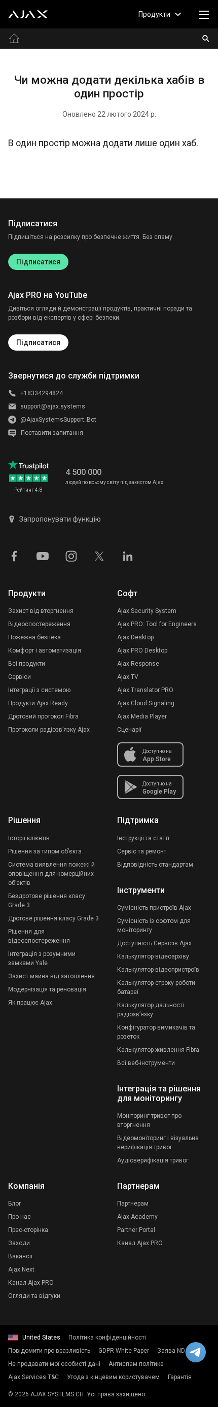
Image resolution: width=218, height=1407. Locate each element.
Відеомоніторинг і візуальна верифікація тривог (158, 1143)
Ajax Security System (146, 610)
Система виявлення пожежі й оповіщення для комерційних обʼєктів (51, 873)
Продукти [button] (154, 14)
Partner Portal (136, 1229)
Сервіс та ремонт (141, 851)
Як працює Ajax (30, 1002)
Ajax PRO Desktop (142, 650)
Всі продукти (26, 663)
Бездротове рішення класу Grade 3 (46, 901)
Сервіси (19, 676)
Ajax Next (21, 1269)
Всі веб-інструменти (146, 1063)
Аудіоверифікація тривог (153, 1160)
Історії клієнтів (29, 838)
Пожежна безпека (34, 637)
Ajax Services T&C (33, 1377)
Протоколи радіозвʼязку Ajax (49, 729)
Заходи (19, 1243)
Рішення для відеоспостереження (39, 936)
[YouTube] (43, 555)
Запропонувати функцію (60, 519)
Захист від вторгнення (41, 610)
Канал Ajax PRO (31, 1282)
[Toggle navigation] (204, 14)
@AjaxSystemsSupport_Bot (58, 419)
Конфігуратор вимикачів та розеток (156, 1032)
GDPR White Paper (123, 1350)
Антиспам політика (136, 1363)
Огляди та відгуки (34, 1295)
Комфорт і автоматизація (44, 650)
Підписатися (38, 262)
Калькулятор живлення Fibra (158, 1049)
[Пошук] (206, 38)
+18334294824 (41, 393)
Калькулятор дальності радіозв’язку (150, 1010)
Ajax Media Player (142, 716)
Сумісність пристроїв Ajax (154, 907)
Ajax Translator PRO (145, 690)
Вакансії (20, 1256)
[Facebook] (14, 555)
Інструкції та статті (143, 838)
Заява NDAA (175, 1350)
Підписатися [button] (38, 342)
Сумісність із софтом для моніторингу (154, 925)
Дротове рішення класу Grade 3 (53, 918)
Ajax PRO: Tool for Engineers (157, 624)
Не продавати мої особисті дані (54, 1363)
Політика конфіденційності (107, 1337)
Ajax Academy (137, 1216)
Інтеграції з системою (39, 690)
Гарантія (180, 1377)
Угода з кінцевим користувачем (113, 1377)
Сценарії (129, 729)
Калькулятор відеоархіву (153, 956)
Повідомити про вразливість (49, 1350)
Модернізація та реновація (47, 989)
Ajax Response (138, 663)
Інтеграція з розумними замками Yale (42, 958)
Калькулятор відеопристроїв (158, 969)
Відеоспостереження (39, 624)
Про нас (19, 1216)
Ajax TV (127, 676)
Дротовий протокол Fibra (43, 716)
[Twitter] (99, 555)
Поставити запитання (52, 432)
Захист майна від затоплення (51, 976)
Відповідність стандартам (155, 864)
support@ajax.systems (52, 406)
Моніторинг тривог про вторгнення (149, 1120)
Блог (14, 1203)
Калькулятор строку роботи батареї (156, 987)
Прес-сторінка (28, 1229)
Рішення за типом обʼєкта (45, 851)
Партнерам (133, 1203)
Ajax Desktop (135, 637)
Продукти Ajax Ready (38, 703)
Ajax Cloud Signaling (145, 703)
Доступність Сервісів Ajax (154, 943)
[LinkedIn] (128, 555)
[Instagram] (71, 555)
